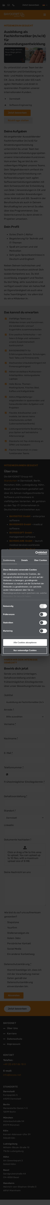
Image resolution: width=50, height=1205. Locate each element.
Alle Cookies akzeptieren (25, 642)
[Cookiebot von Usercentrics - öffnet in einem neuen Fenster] (35, 553)
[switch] (43, 614)
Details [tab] (24, 560)
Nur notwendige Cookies (25, 650)
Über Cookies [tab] (40, 560)
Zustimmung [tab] (9, 560)
